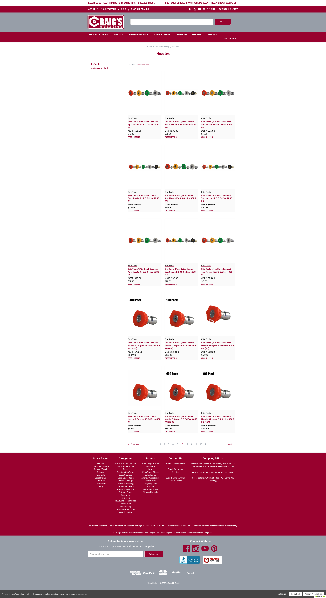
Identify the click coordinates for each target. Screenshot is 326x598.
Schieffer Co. (150, 475)
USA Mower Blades (150, 472)
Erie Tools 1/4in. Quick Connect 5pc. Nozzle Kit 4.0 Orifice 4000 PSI (143, 198)
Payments (212, 34)
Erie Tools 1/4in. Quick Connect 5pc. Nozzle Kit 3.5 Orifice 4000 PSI (216, 198)
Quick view (145, 91)
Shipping (196, 34)
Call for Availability (144, 96)
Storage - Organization (125, 509)
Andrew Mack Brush (150, 478)
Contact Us (109, 9)
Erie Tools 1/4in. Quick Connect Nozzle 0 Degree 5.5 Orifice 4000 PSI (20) (217, 345)
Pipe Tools (125, 498)
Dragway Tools (150, 483)
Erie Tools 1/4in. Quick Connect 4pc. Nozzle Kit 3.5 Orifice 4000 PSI (143, 272)
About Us (93, 9)
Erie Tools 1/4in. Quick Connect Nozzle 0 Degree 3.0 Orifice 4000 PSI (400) (181, 419)
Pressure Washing (125, 489)
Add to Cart (181, 96)
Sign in (212, 9)
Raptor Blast (150, 480)
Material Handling (126, 483)
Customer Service (138, 34)
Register (224, 9)
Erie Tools (150, 466)
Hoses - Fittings (125, 480)
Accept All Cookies (313, 594)
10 (201, 444)
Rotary (150, 469)
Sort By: (132, 65)
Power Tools (125, 503)
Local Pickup (229, 38)
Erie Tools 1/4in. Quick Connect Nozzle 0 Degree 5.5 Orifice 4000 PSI (144, 419)
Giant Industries (150, 489)
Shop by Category (98, 34)
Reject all (295, 594)
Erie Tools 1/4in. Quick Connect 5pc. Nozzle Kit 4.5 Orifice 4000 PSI (180, 124)
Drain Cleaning (125, 475)
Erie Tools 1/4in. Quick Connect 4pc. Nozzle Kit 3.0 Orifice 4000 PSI (216, 272)
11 (206, 444)
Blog (123, 9)
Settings (282, 594)
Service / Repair (162, 34)
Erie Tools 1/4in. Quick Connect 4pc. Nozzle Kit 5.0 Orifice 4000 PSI (143, 124)
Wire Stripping (125, 512)
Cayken (150, 486)
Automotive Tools (125, 466)
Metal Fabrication (126, 486)
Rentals (118, 34)
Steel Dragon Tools (150, 463)
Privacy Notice (152, 583)
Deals (125, 469)
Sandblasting (126, 506)
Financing (182, 34)
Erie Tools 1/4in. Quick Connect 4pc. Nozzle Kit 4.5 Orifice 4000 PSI (216, 124)
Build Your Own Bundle (125, 463)
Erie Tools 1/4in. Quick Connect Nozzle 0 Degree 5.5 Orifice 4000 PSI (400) (144, 345)
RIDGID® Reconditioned (125, 501)
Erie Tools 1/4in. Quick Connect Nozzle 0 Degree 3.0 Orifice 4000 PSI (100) (217, 419)
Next (230, 444)
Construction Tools (125, 472)
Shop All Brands (140, 9)
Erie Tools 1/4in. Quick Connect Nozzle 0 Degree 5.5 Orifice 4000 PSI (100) (181, 345)
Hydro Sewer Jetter (125, 478)
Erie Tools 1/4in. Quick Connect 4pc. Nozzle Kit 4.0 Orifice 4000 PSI (180, 198)
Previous (134, 444)
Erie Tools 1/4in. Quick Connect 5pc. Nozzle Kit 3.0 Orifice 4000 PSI (180, 272)
